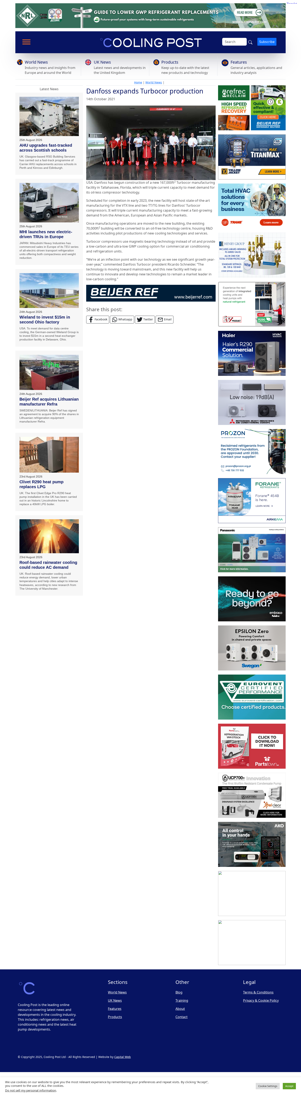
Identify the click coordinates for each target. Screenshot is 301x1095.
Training (181, 1000)
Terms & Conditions (258, 992)
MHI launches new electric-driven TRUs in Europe (45, 234)
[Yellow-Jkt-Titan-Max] (252, 157)
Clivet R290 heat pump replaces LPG (41, 484)
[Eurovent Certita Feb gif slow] (252, 697)
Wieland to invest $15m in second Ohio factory (44, 319)
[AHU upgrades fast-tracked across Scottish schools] (49, 116)
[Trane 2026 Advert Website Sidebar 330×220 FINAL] (252, 206)
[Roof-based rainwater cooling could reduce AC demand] (49, 536)
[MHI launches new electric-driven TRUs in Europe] (49, 202)
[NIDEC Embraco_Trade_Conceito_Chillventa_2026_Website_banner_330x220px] (252, 599)
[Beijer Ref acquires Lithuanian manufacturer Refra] (49, 372)
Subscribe (267, 41)
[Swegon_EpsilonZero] (252, 648)
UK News (102, 62)
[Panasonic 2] (252, 550)
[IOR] (252, 942)
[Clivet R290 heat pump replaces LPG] (49, 455)
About (180, 1008)
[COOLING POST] (252, 844)
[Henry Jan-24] (252, 255)
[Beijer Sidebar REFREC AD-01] (252, 108)
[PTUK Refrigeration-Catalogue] (252, 746)
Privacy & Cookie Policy (261, 1000)
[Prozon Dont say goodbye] (252, 451)
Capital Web (122, 1057)
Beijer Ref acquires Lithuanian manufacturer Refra (49, 401)
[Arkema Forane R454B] (252, 500)
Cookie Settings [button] (267, 1086)
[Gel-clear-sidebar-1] (252, 795)
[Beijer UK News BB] (151, 293)
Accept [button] (289, 1086)
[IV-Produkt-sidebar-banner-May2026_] (252, 304)
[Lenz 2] (252, 893)
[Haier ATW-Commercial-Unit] (252, 353)
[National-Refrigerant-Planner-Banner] (150, 15)
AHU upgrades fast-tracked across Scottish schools (45, 147)
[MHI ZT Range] (252, 402)
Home (138, 82)
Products (169, 62)
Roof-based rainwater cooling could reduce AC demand (48, 565)
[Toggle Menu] (26, 41)
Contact (181, 1017)
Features (239, 62)
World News (36, 62)
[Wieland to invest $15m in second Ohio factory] (49, 290)
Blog (178, 992)
